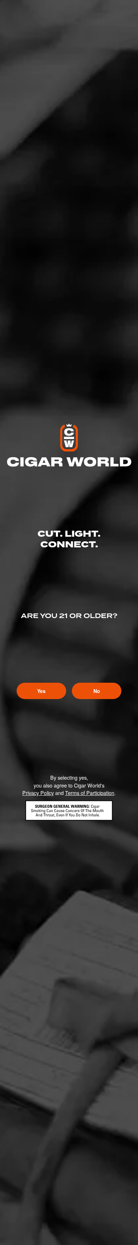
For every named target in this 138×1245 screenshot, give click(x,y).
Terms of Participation (89, 792)
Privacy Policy (38, 792)
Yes (41, 690)
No (96, 690)
